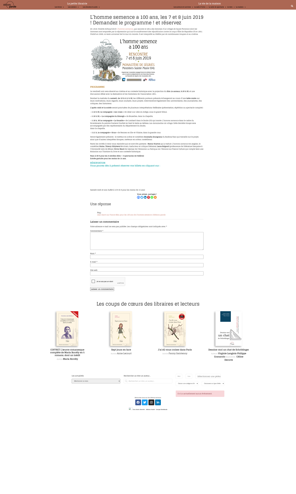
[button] (292, 6)
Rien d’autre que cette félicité (229, 350)
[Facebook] (138, 197)
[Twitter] (141, 197)
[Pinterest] (148, 197)
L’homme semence (125, 28)
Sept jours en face (68, 350)
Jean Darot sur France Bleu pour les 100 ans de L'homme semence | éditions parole (131, 215)
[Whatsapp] (151, 197)
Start (147, 373)
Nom (93, 253)
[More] (155, 197)
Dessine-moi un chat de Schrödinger (175, 350)
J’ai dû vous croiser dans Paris (122, 350)
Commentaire (96, 231)
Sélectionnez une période (209, 376)
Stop (149, 373)
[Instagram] (151, 402)
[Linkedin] (145, 197)
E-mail (93, 262)
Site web (93, 270)
